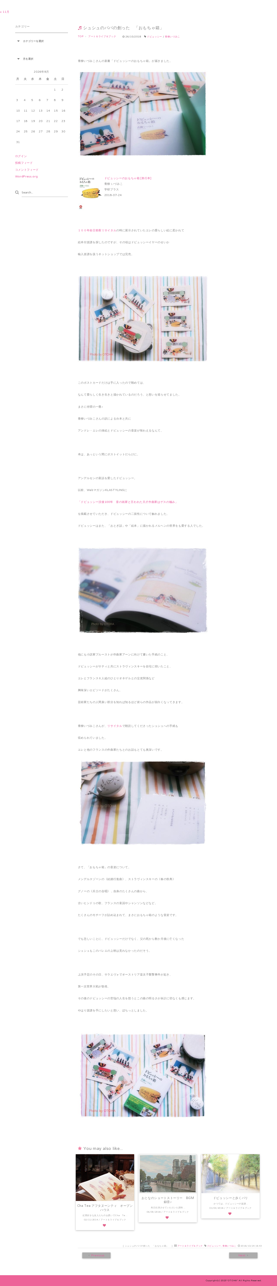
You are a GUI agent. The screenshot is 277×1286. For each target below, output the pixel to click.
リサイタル (114, 726)
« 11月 (4, 12)
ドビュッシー (154, 36)
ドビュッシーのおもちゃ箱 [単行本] (127, 178)
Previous (97, 1255)
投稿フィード (24, 163)
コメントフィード (27, 170)
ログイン (21, 156)
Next (242, 1255)
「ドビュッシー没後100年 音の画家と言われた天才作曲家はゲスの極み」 (128, 502)
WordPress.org (26, 176)
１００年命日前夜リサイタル (97, 230)
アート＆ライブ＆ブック (190, 1245)
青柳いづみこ (172, 36)
